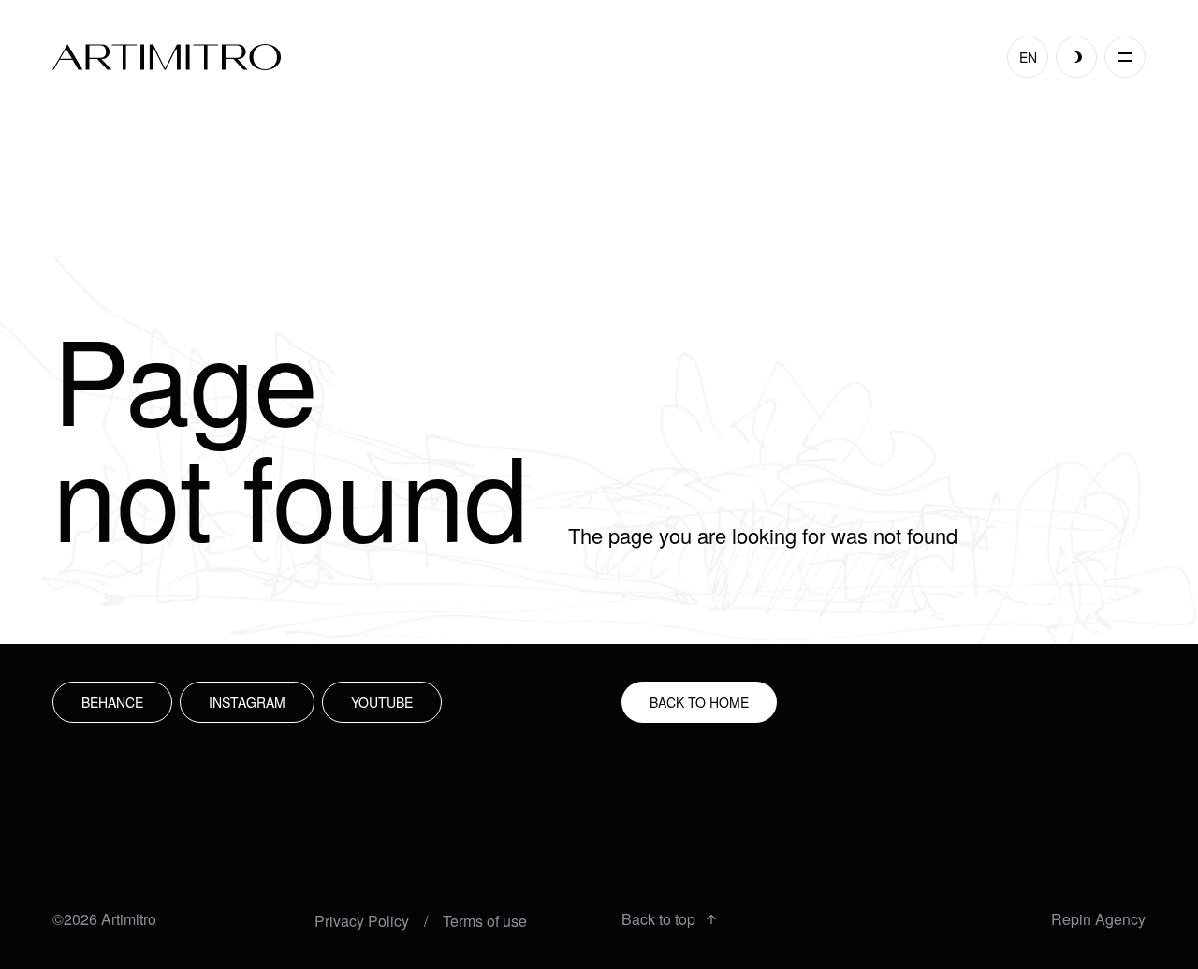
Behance (112, 702)
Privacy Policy (361, 921)
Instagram (247, 702)
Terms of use (485, 921)
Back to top (658, 919)
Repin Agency (1098, 919)
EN (1028, 57)
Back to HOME (699, 702)
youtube (382, 702)
